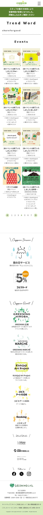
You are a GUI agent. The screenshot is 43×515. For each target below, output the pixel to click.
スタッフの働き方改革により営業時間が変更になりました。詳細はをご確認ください (21, 11)
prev (7, 215)
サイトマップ (6, 504)
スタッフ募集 (18, 508)
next (35, 215)
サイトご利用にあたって (19, 504)
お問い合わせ (36, 508)
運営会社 (26, 508)
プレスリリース (7, 508)
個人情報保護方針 (33, 504)
